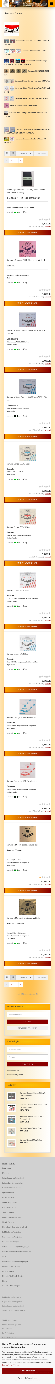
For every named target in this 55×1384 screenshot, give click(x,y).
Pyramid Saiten (8, 1193)
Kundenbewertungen (10, 1242)
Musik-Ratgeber (8, 1222)
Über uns (5, 1173)
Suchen (27, 1022)
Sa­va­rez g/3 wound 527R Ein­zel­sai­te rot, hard (26, 260)
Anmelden (27, 1064)
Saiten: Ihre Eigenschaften (12, 1183)
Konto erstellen (13, 1070)
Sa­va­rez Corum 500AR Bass (18, 527)
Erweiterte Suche (27, 1028)
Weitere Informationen (27, 1378)
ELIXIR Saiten (8, 1271)
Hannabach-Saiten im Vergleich (14, 1227)
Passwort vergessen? (15, 1075)
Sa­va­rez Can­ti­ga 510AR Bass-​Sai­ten (22, 781)
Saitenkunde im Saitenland (13, 1178)
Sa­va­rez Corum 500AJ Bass (18, 464)
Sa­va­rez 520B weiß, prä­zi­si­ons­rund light (23, 918)
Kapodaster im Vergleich (12, 1237)
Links (4, 1281)
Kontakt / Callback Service (13, 1276)
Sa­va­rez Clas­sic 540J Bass (17, 654)
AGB (4, 1256)
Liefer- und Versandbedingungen (15, 1261)
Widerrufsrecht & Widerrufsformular (16, 1251)
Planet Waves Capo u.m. (11, 1217)
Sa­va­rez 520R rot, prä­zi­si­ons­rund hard (22, 845)
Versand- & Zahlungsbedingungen (15, 1247)
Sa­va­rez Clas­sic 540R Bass (18, 590)
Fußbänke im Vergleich (11, 1232)
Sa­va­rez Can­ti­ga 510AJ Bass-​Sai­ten (21, 717)
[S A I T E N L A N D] (4, 3)
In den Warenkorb (27, 233)
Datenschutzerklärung (11, 1365)
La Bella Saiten (8, 1197)
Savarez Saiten (8, 1212)
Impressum (6, 1168)
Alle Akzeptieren (27, 1371)
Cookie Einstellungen (11, 1286)
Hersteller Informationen (12, 1188)
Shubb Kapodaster (9, 1202)
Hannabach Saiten (9, 1207)
